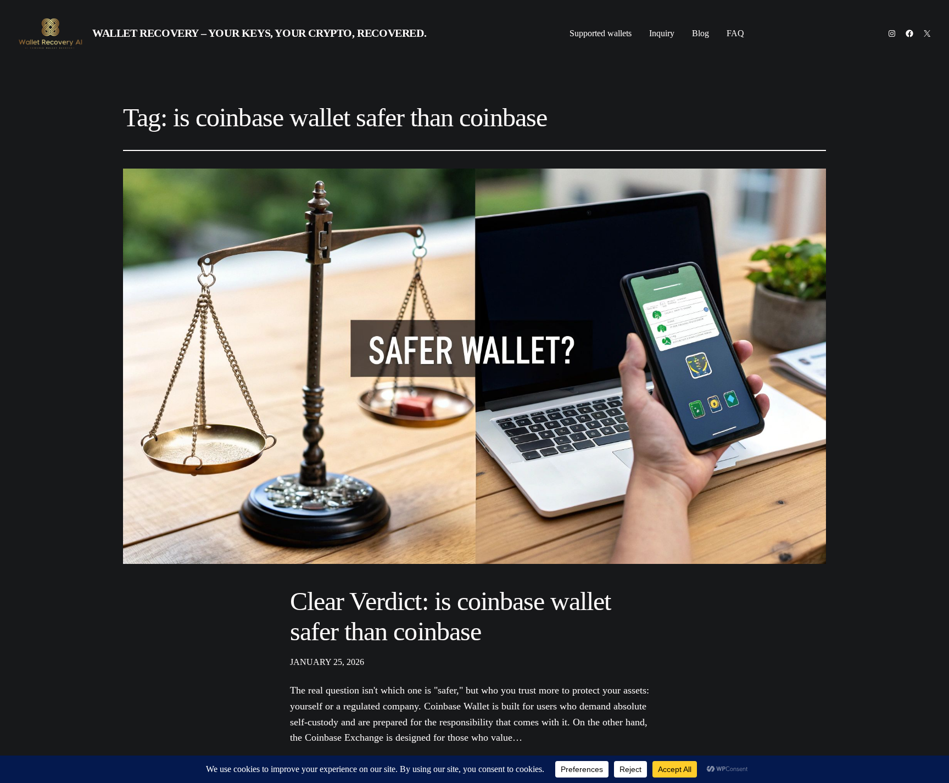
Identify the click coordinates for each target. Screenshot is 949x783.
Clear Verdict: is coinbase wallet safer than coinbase (450, 616)
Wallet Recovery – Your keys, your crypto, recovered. (259, 33)
